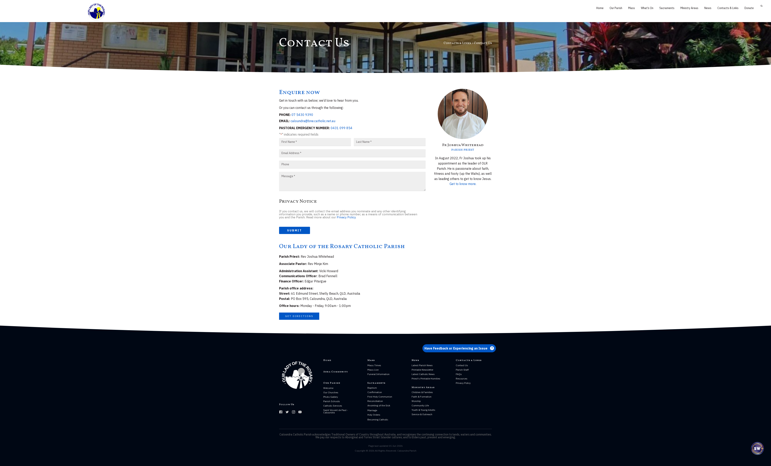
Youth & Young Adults (423, 409)
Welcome (328, 387)
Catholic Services (332, 405)
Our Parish (616, 8)
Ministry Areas (689, 8)
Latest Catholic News (423, 374)
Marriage (372, 410)
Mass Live (372, 369)
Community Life (420, 405)
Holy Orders (373, 414)
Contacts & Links (727, 8)
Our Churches (330, 392)
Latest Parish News (422, 365)
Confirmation (374, 392)
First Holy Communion (379, 396)
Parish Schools (331, 401)
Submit (294, 230)
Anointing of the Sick (378, 405)
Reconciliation (375, 401)
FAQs (459, 374)
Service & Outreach (422, 414)
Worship (416, 401)
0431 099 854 (341, 128)
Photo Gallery (330, 396)
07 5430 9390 (302, 115)
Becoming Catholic (377, 419)
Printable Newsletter (422, 369)
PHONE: (285, 115)
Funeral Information (378, 374)
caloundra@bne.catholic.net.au (313, 121)
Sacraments (666, 8)
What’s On (647, 8)
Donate (749, 8)
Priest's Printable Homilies (426, 378)
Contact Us (462, 365)
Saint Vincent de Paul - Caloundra (335, 411)
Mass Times (374, 365)
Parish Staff (462, 369)
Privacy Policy (346, 217)
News (707, 8)
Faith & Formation (421, 396)
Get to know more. (463, 184)
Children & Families (422, 392)
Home (600, 8)
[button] (299, 316)
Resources (461, 378)
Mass (631, 8)
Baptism (372, 387)
